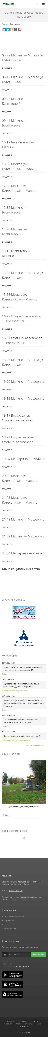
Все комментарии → (36, 745)
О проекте (34, 1021)
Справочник (9, 920)
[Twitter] (8, 29)
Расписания (15, 24)
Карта (18, 1024)
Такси (39, 1024)
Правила (10, 1021)
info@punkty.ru (16, 890)
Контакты (24, 1026)
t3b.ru (4, 899)
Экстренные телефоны (14, 916)
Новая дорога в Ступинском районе (16, 740)
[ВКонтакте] (4, 29)
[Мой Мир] (15, 29)
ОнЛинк (5, 674)
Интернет (8, 1024)
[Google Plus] (19, 29)
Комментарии (10, 928)
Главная (5, 24)
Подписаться (38, 954)
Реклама (22, 1021)
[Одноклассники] (11, 29)
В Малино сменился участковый (15, 690)
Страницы (29, 1024)
